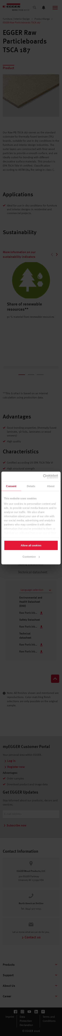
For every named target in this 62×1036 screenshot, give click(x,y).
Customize (29, 556)
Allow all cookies (31, 545)
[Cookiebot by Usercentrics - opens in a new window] (43, 476)
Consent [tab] (11, 485)
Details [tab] (31, 485)
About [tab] (51, 485)
